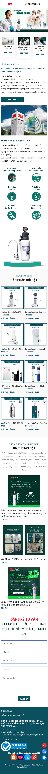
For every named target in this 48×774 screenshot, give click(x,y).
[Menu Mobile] (44, 4)
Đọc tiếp (5, 519)
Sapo (29, 767)
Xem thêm (8, 52)
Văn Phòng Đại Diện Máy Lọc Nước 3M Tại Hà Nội (23, 559)
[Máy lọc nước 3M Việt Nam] (10, 4)
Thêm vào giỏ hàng (8, 318)
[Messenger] (44, 757)
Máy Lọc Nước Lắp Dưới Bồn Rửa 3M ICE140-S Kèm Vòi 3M (23, 312)
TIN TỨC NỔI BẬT (23, 448)
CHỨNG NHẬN (6, 711)
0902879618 (34, 4)
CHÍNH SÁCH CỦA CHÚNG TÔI (12, 715)
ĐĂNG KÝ (24, 699)
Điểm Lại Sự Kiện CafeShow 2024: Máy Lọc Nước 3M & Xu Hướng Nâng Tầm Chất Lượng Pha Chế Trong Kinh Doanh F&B (23, 513)
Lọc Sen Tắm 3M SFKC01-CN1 (12, 423)
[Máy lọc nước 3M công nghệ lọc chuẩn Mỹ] (24, 20)
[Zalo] (44, 751)
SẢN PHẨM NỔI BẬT (24, 280)
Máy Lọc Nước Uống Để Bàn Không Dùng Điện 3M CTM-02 (23, 349)
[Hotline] (44, 745)
